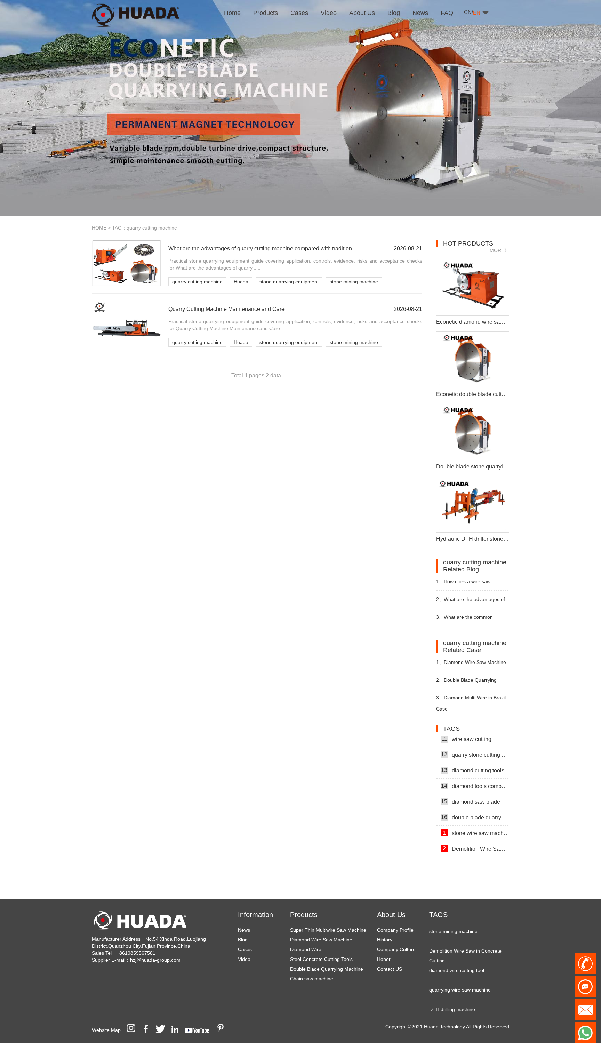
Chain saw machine (311, 978)
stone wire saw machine (476, 822)
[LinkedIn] (177, 1030)
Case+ (443, 709)
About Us (391, 914)
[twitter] (162, 1030)
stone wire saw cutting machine (476, 853)
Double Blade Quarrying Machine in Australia (466, 683)
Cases (245, 949)
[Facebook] (148, 1030)
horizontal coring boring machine (465, 1018)
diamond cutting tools (472, 759)
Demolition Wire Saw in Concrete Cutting (476, 838)
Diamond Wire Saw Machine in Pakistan (471, 665)
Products (304, 914)
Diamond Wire (305, 949)
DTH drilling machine (452, 998)
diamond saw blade (470, 791)
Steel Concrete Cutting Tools (321, 959)
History (384, 939)
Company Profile (395, 930)
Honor (384, 959)
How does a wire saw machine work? (463, 584)
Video (244, 959)
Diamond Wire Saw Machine (321, 939)
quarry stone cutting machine (475, 744)
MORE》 (499, 250)
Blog (243, 939)
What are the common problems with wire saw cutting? (471, 620)
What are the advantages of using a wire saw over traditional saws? (471, 602)
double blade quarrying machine (475, 806)
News (244, 930)
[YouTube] (199, 1030)
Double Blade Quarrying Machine (326, 969)
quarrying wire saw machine (460, 979)
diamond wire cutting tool (456, 959)
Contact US (389, 969)
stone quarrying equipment (289, 281)
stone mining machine (354, 281)
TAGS (438, 914)
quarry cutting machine (197, 281)
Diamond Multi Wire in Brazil (471, 697)
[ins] (133, 1030)
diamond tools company (475, 775)
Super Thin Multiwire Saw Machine (328, 930)
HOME (99, 228)
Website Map (106, 1030)
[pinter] (223, 1030)
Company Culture (396, 949)
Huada (241, 281)
